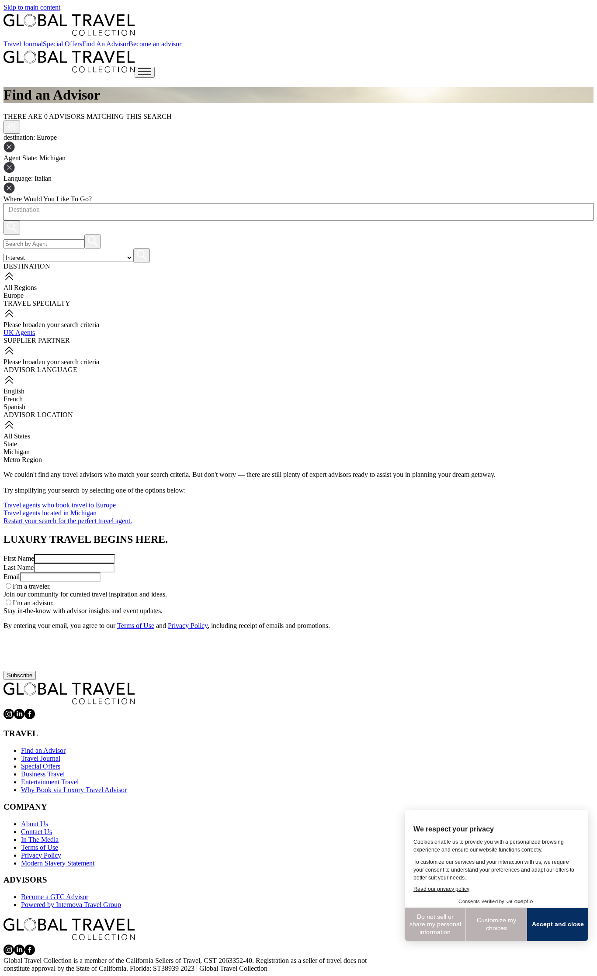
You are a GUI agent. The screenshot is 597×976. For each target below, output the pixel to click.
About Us (34, 824)
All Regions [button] (20, 287)
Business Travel (43, 774)
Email (11, 576)
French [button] (13, 399)
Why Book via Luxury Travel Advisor (74, 789)
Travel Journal (23, 44)
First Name (18, 558)
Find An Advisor (105, 44)
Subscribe (19, 675)
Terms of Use (135, 625)
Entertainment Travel (50, 782)
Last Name (18, 567)
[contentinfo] (69, 24)
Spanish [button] (14, 406)
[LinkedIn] (19, 717)
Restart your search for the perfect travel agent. (67, 520)
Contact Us (36, 831)
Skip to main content (31, 7)
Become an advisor (154, 44)
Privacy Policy (188, 625)
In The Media (40, 839)
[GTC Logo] (69, 693)
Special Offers (62, 44)
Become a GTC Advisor (54, 896)
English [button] (13, 391)
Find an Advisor (43, 750)
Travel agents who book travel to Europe (59, 505)
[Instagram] (8, 717)
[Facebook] (29, 717)
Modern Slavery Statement (57, 863)
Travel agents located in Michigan (50, 513)
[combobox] (8, 210)
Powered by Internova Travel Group (71, 904)
